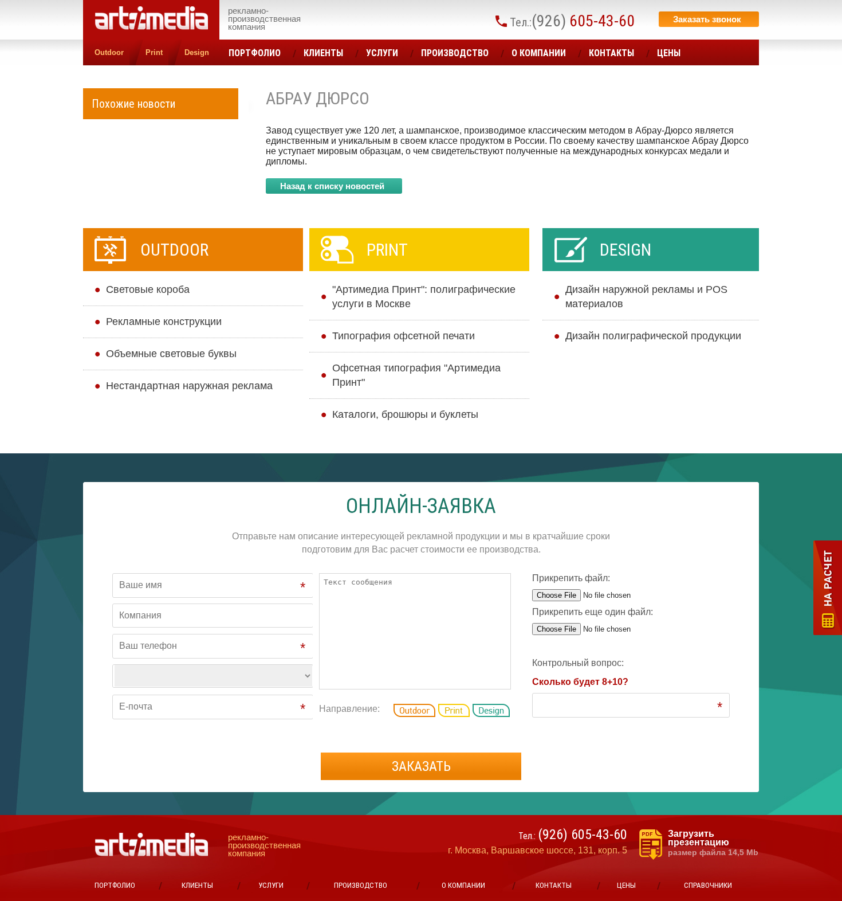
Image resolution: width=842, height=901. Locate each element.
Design (196, 52)
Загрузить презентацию (713, 843)
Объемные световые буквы (171, 353)
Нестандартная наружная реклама (189, 385)
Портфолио (255, 53)
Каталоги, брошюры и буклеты (405, 414)
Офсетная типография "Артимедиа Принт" (416, 375)
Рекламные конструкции (164, 321)
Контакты (611, 53)
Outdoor (109, 52)
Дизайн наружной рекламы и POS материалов (646, 297)
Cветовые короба (148, 289)
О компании (539, 53)
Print (154, 52)
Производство (455, 53)
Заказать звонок (707, 19)
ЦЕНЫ (668, 53)
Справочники (708, 885)
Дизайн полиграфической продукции (653, 336)
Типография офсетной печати (403, 336)
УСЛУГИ (382, 53)
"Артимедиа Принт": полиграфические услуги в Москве (424, 297)
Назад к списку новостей (332, 186)
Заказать (421, 766)
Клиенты (323, 53)
